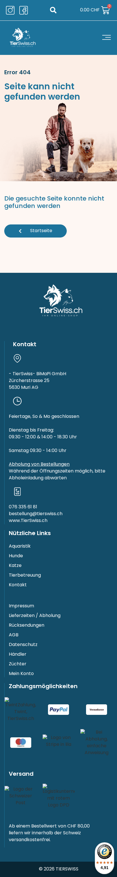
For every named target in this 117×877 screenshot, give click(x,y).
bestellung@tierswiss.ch (35, 514)
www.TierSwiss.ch (28, 521)
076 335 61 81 (23, 507)
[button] (53, 10)
